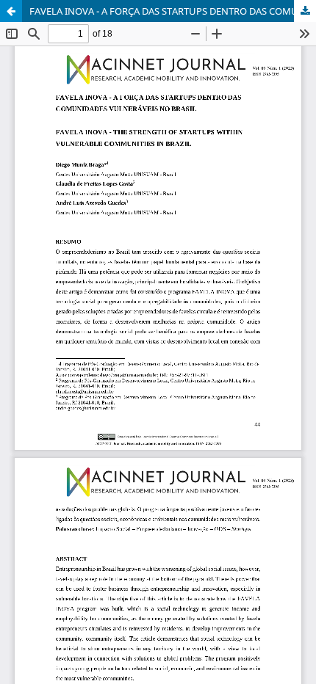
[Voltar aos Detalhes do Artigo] (11, 11)
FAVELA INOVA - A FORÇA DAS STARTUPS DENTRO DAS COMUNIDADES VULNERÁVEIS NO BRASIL (172, 11)
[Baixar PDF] (305, 11)
